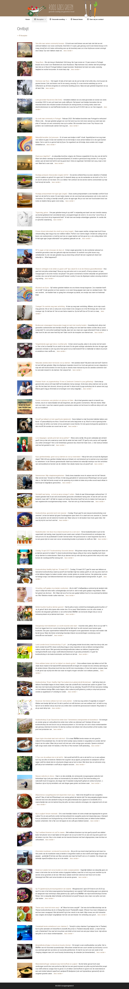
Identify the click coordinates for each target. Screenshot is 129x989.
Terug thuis (39, 62)
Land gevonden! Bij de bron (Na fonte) (48, 100)
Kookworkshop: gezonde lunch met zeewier (50, 513)
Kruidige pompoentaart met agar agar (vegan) (51, 194)
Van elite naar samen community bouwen (49, 43)
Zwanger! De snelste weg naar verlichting (50, 306)
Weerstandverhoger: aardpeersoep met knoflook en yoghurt (56, 964)
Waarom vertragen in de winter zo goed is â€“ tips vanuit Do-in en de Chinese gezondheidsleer (68, 269)
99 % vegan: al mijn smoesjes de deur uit (49, 250)
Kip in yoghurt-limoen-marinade (46, 814)
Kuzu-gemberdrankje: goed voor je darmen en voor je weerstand (57, 457)
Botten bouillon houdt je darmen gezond (49, 607)
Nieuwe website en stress (44, 776)
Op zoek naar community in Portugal (48, 119)
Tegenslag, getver (41, 212)
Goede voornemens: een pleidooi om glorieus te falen (54, 400)
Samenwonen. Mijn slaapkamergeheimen (49, 475)
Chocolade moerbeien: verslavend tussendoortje (52, 851)
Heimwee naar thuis (42, 81)
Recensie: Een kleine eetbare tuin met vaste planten (53, 701)
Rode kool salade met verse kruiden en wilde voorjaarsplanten (57, 870)
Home (27, 19)
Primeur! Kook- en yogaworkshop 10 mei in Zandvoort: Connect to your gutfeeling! (64, 382)
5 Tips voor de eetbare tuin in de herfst (49, 757)
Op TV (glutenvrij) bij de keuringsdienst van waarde (53, 889)
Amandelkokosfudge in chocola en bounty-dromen (53, 945)
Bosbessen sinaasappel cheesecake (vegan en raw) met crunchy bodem (60, 325)
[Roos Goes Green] (64, 8)
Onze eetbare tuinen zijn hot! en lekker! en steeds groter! (55, 663)
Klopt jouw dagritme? (42, 156)
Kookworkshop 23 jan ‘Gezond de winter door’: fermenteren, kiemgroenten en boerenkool (66, 720)
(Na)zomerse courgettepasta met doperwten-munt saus (55, 795)
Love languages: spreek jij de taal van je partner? (52, 438)
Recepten (40, 19)
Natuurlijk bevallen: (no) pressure (46, 137)
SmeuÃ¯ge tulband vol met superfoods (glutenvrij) (53, 419)
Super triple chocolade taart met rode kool (50, 738)
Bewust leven (78, 19)
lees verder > (68, 51)
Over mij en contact (97, 19)
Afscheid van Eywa (42, 288)
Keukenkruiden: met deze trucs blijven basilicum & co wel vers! (57, 532)
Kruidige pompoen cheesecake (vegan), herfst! (51, 175)
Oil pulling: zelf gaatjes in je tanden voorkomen (51, 588)
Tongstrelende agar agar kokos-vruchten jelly (51, 344)
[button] (45, 19)
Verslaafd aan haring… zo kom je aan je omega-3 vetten (54, 494)
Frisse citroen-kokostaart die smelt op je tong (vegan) (54, 231)
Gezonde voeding (58, 19)
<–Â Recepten (22, 36)
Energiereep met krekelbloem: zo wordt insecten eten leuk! (56, 626)
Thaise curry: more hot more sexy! (47, 908)
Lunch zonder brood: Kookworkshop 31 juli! (50, 645)
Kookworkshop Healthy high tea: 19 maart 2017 (52, 569)
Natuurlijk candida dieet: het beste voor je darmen (52, 363)
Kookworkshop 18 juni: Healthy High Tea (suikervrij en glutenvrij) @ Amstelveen (63, 682)
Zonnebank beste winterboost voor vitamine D (51, 926)
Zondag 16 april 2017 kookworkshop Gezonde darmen (54, 551)
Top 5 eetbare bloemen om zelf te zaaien (49, 832)
